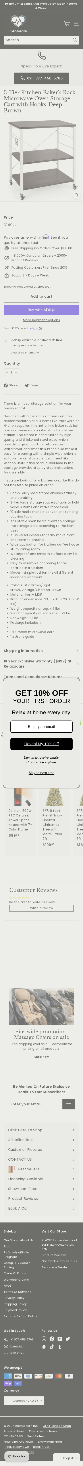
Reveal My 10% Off (41, 744)
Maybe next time (41, 773)
